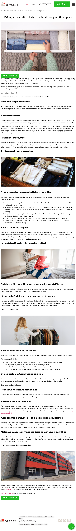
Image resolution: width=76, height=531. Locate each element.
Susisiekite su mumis (7, 493)
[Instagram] (64, 520)
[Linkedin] (69, 520)
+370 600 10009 (45, 3)
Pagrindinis (5, 11)
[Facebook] (60, 520)
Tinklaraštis (14, 11)
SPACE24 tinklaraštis (37, 524)
